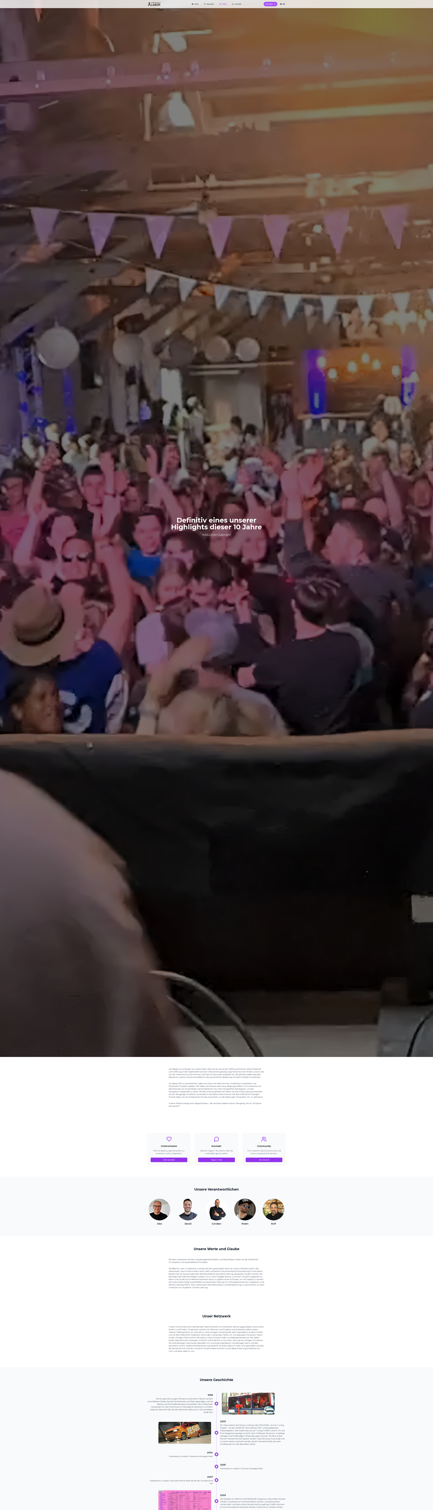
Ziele (196, 4)
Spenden (210, 4)
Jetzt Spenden (169, 1160)
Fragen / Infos (216, 1160)
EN (284, 4)
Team (224, 4)
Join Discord (264, 1160)
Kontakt (238, 4)
